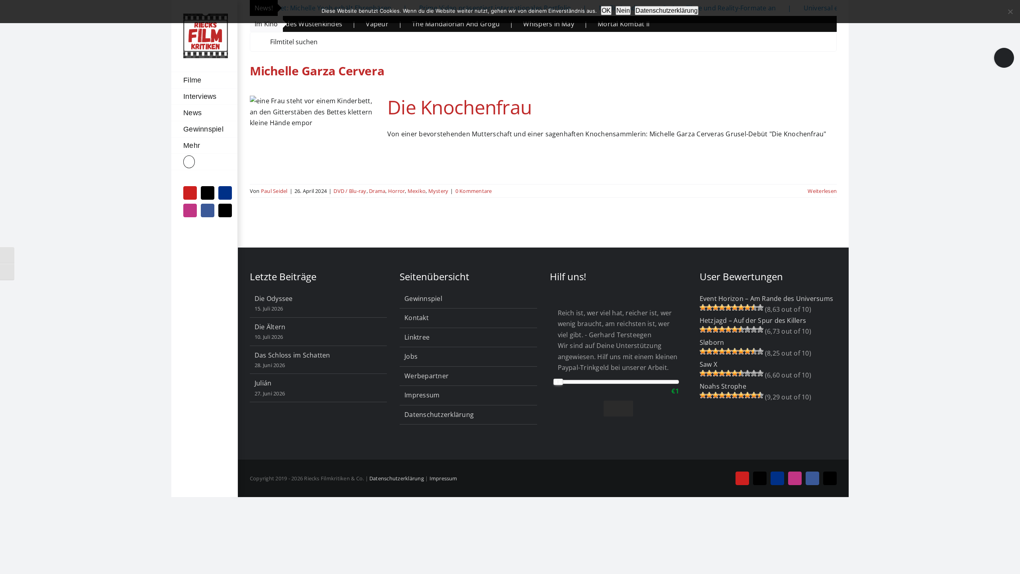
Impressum (421, 395)
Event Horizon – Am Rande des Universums (766, 298)
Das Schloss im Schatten (292, 355)
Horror (396, 191)
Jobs (411, 356)
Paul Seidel (274, 191)
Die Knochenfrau (459, 107)
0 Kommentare (473, 191)
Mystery (438, 191)
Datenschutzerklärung (439, 414)
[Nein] (1010, 12)
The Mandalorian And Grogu (426, 24)
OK (606, 10)
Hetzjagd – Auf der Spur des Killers (753, 320)
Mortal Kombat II (594, 24)
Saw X (708, 364)
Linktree (417, 337)
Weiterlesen (822, 191)
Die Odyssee (274, 298)
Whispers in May (518, 24)
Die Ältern (270, 326)
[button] (204, 162)
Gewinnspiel (423, 298)
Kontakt (416, 317)
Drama (377, 191)
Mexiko (417, 191)
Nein (623, 10)
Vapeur (347, 24)
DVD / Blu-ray (349, 191)
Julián (263, 383)
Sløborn (712, 342)
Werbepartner (426, 376)
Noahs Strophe (723, 386)
